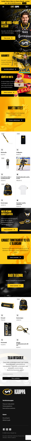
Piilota (24, 3)
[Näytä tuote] (17, 174)
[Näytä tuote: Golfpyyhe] (23, 139)
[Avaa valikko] (3, 6)
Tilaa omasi (7, 38)
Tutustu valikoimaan (14, 120)
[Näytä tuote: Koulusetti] (8, 329)
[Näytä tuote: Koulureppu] (8, 190)
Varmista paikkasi (9, 69)
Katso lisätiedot (8, 229)
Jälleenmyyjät (6, 420)
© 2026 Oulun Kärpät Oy (9, 433)
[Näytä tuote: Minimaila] (8, 139)
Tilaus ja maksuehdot (8, 404)
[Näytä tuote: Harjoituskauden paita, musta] (23, 164)
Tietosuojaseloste (7, 406)
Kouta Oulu (21, 436)
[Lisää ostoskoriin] (2, 150)
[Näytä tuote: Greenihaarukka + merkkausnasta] (8, 164)
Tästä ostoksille (14, 257)
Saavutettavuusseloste (9, 408)
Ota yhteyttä (6, 418)
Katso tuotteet (8, 92)
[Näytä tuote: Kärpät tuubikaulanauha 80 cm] (23, 329)
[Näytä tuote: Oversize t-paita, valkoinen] (23, 190)
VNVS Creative (12, 437)
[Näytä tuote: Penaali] (8, 305)
